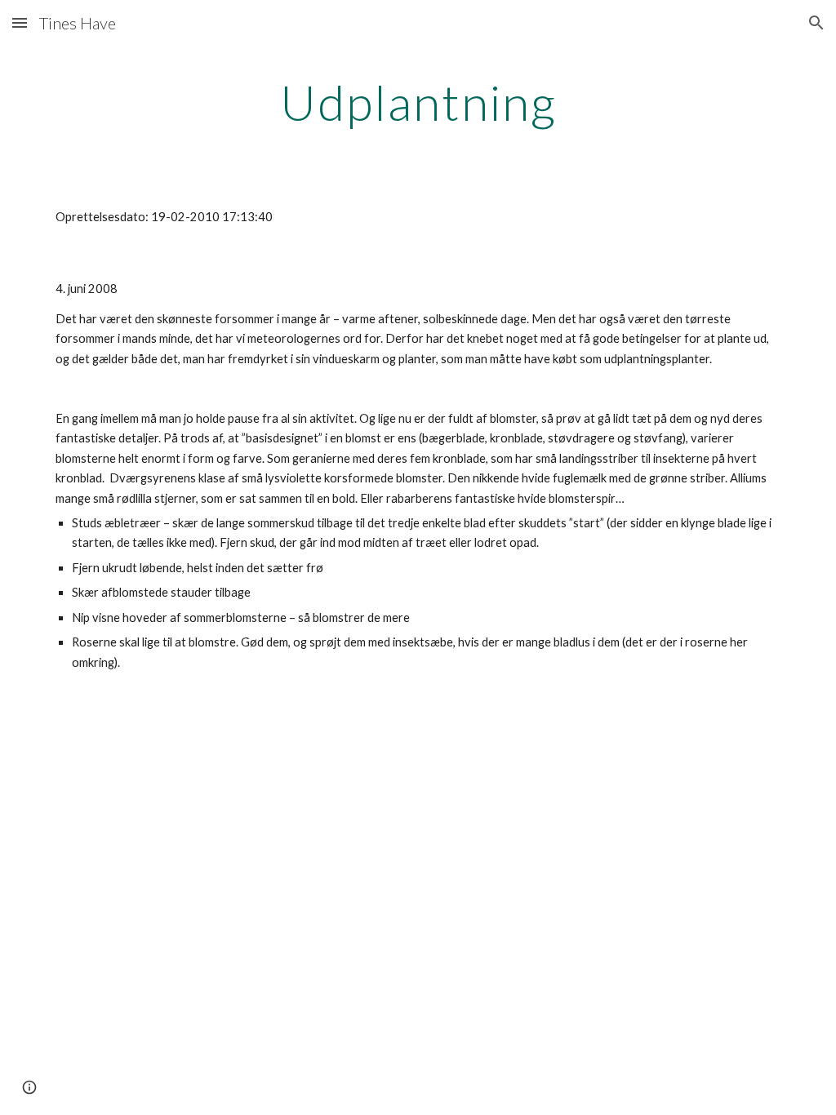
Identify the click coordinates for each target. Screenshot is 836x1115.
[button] (19, 22)
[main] (418, 102)
